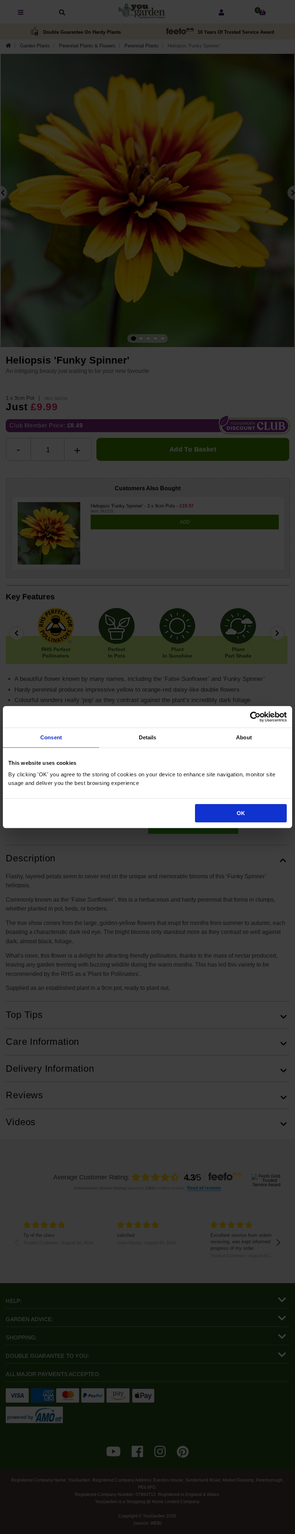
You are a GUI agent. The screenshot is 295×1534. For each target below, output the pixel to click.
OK (241, 813)
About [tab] (244, 737)
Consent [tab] (51, 737)
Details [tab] (147, 737)
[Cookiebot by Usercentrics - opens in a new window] (255, 716)
